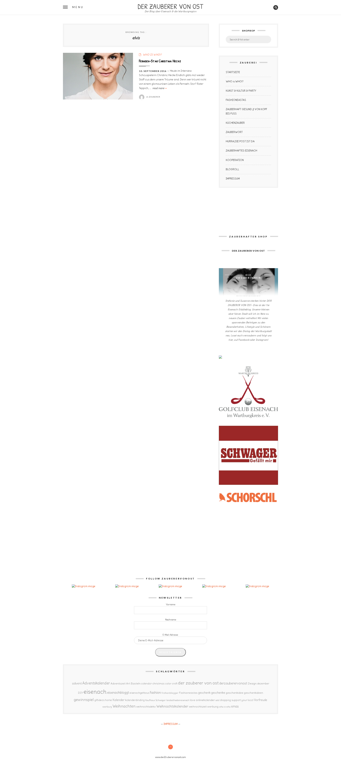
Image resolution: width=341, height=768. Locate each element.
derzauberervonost (233, 683)
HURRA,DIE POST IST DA (240, 141)
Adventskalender (96, 683)
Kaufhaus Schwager (155, 700)
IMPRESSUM (233, 178)
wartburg (107, 706)
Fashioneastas (188, 693)
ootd (217, 700)
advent (77, 683)
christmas (158, 683)
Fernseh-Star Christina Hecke (160, 60)
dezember (263, 683)
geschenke (218, 693)
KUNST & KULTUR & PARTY (241, 90)
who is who (224, 706)
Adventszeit (118, 683)
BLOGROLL (232, 169)
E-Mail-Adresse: (170, 634)
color (168, 683)
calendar (146, 683)
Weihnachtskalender (172, 706)
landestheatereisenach (177, 700)
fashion (155, 692)
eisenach (95, 691)
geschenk (204, 693)
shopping (225, 700)
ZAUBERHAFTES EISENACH (241, 150)
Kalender (118, 700)
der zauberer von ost (198, 683)
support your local (242, 700)
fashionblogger (170, 692)
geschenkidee (234, 693)
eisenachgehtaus (139, 692)
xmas (235, 706)
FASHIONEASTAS (236, 100)
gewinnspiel (84, 699)
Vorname (170, 604)
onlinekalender (205, 700)
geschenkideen (253, 693)
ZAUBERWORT (234, 132)
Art (128, 683)
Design (252, 683)
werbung (212, 706)
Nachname (170, 619)
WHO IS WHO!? (152, 54)
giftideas (99, 700)
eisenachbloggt (118, 693)
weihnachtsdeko (146, 706)
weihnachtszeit (198, 706)
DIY (80, 693)
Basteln (136, 683)
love (192, 700)
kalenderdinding (135, 700)
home (108, 700)
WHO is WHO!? (235, 81)
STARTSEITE (233, 72)
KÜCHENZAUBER (235, 123)
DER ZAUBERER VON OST (170, 6)
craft (174, 683)
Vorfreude (260, 700)
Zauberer (154, 97)
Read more (159, 88)
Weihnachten (124, 706)
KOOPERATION (235, 160)
